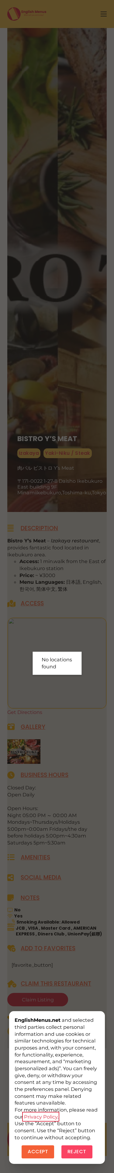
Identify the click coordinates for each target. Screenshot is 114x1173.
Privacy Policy (40, 1117)
